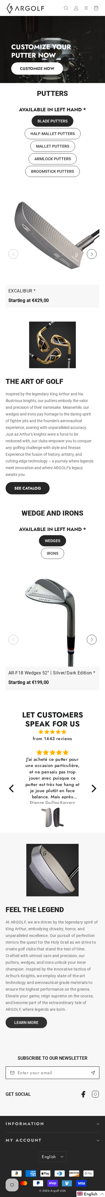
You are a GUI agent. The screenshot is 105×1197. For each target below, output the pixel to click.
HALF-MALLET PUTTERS (53, 133)
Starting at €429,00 (28, 300)
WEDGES (52, 541)
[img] (52, 731)
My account (24, 1140)
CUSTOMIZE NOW (37, 68)
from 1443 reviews (52, 738)
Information (25, 1124)
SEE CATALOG (27, 488)
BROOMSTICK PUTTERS (52, 171)
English (49, 1157)
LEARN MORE (26, 1022)
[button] (92, 254)
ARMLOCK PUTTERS (52, 159)
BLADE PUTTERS (52, 121)
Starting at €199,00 (28, 682)
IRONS (52, 553)
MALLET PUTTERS (52, 146)
